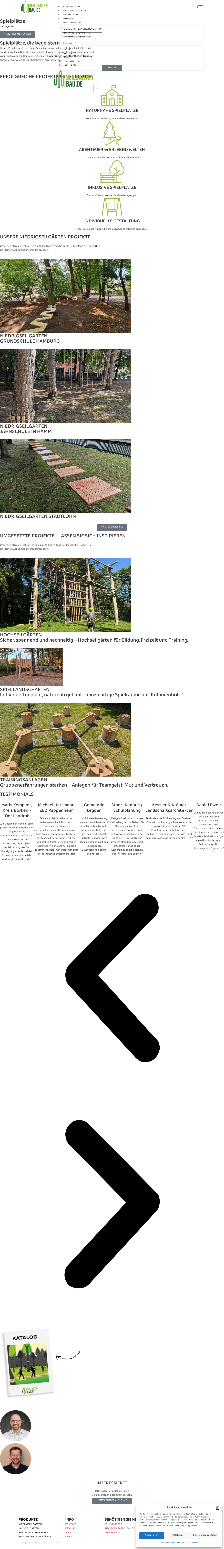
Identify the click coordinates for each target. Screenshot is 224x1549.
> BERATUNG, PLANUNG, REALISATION (82, 29)
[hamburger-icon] (200, 6)
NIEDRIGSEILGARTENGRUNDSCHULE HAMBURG (30, 340)
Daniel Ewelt (208, 806)
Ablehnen (178, 1535)
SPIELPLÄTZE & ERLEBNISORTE (75, 11)
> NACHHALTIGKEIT (72, 62)
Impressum (193, 1543)
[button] (217, 1508)
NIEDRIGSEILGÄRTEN (72, 7)
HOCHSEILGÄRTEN (71, 15)
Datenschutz (181, 1543)
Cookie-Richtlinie (167, 1543)
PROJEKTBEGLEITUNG (72, 23)
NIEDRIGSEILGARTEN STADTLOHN (38, 518)
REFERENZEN (68, 19)
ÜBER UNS (67, 44)
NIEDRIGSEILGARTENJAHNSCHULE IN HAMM (26, 430)
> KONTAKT (68, 54)
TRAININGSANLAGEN (23, 781)
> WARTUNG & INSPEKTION (76, 37)
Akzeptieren (151, 1535)
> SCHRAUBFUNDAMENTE (76, 33)
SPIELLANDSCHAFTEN (25, 691)
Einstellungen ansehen (205, 1535)
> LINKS (66, 50)
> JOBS (65, 58)
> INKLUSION (69, 66)
